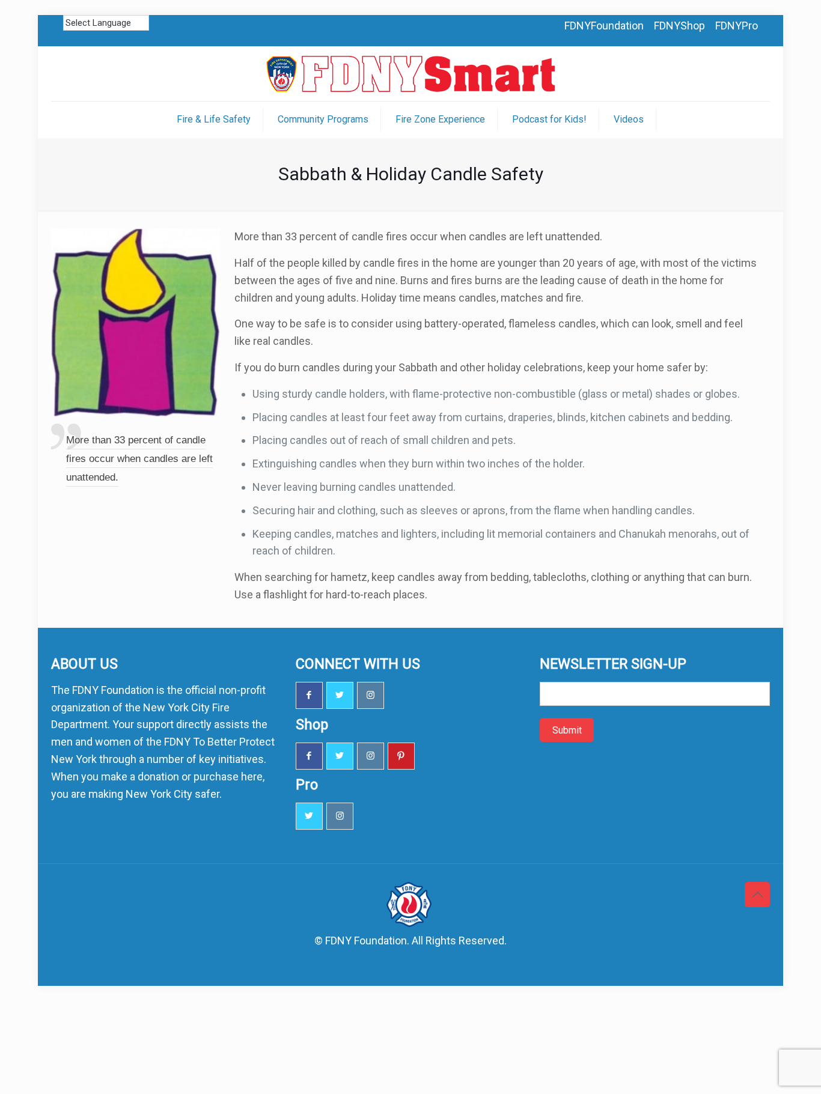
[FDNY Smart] (410, 73)
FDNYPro (736, 25)
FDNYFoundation (604, 25)
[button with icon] (309, 695)
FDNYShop (679, 25)
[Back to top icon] (757, 894)
